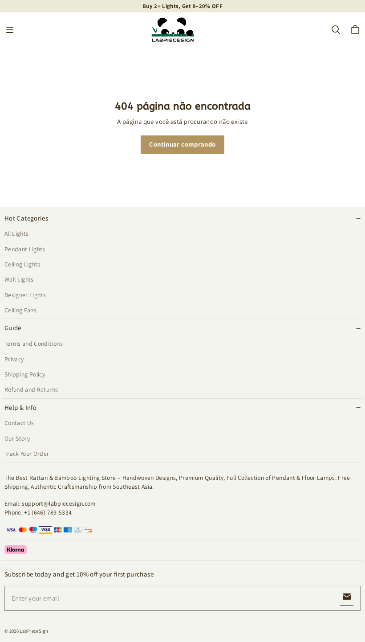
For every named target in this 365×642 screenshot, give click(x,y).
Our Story (17, 438)
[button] (10, 30)
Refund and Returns (31, 389)
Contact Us (19, 423)
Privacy (14, 359)
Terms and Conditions (33, 343)
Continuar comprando (182, 144)
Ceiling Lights (22, 264)
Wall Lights (19, 279)
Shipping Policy (24, 374)
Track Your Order (26, 454)
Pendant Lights (24, 249)
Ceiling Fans (20, 310)
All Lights (16, 233)
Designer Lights (25, 295)
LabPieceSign (34, 631)
